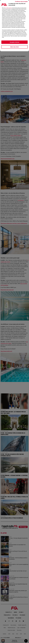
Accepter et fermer (14, 42)
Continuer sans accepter (21, 1)
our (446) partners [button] (8, 7)
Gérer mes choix (14, 47)
